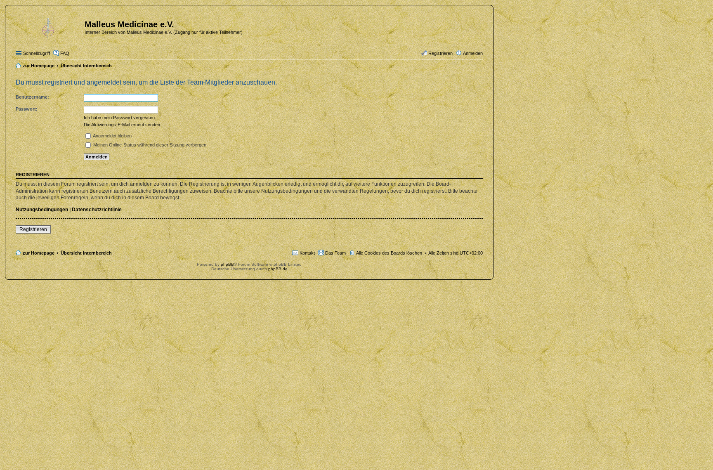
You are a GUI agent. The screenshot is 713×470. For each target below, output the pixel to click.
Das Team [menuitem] (335, 252)
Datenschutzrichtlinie (97, 210)
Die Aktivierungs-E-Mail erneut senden (122, 124)
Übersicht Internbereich (86, 252)
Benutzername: (32, 96)
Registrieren (33, 229)
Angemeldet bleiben (112, 135)
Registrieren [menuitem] (440, 53)
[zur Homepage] (49, 27)
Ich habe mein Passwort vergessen (119, 117)
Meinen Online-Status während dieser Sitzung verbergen (149, 144)
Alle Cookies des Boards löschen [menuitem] (389, 252)
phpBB (227, 264)
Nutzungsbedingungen (42, 210)
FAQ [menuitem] (64, 53)
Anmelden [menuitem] (473, 53)
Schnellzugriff (36, 53)
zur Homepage (38, 252)
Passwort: (27, 108)
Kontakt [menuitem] (307, 252)
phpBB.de (278, 269)
